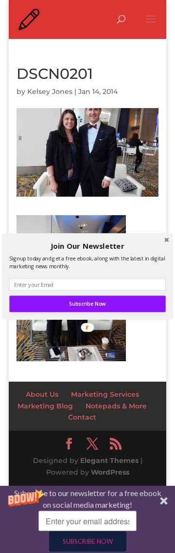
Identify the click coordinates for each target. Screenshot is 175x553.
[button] (87, 246)
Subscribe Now (87, 303)
